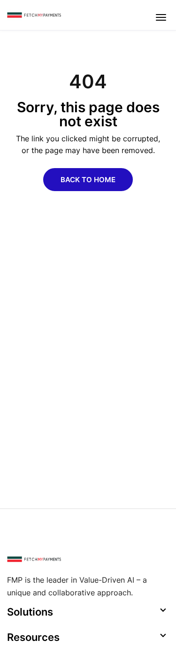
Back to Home (88, 179)
